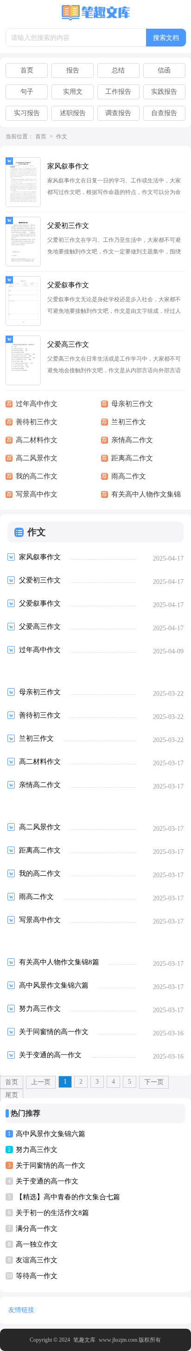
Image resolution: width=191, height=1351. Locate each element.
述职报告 (73, 113)
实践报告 (164, 91)
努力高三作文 (36, 1149)
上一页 (41, 1082)
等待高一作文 (36, 1276)
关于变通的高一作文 (47, 1181)
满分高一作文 (36, 1228)
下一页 (154, 1082)
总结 (118, 70)
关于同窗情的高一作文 (50, 1165)
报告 (72, 70)
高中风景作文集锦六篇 (50, 1134)
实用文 (73, 91)
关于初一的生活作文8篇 (52, 1212)
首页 (26, 70)
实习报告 (27, 113)
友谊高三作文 (36, 1260)
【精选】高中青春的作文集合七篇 (68, 1197)
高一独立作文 (36, 1244)
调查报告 (118, 113)
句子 (26, 91)
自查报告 (164, 113)
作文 (61, 136)
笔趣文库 (84, 1340)
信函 (164, 70)
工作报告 (118, 91)
